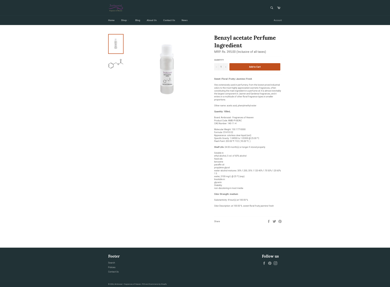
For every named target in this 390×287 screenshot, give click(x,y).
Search (111, 263)
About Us (152, 20)
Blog (137, 20)
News (185, 20)
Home (111, 20)
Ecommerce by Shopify (158, 284)
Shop (124, 20)
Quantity (219, 60)
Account (278, 20)
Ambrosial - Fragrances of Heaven (127, 284)
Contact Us (169, 20)
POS (143, 284)
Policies (111, 267)
